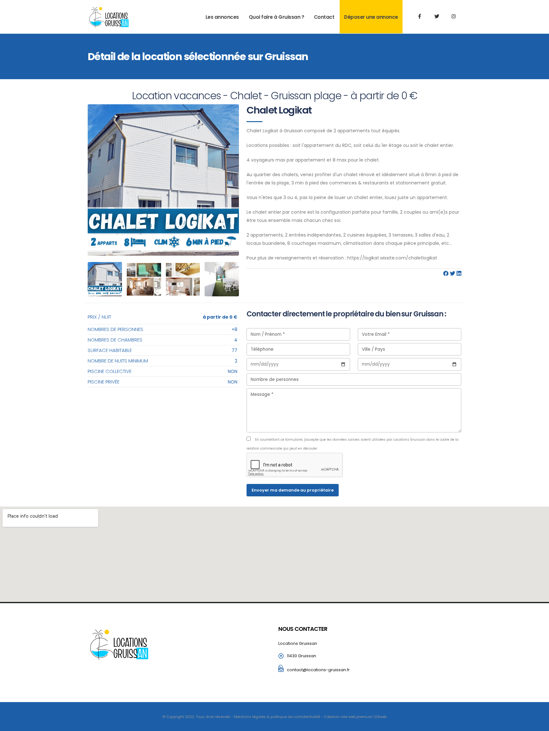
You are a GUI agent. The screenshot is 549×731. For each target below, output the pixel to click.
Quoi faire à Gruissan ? (276, 17)
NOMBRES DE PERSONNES (115, 329)
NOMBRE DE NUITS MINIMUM (118, 360)
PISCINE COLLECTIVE (110, 371)
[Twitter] (436, 16)
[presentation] (92, 180)
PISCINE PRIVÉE (103, 381)
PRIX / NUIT (99, 317)
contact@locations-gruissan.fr (318, 669)
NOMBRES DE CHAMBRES (115, 339)
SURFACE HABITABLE (110, 350)
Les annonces (222, 17)
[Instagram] (453, 16)
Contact (324, 17)
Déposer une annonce (371, 17)
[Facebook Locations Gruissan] (419, 16)
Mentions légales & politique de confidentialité (277, 716)
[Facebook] (446, 274)
